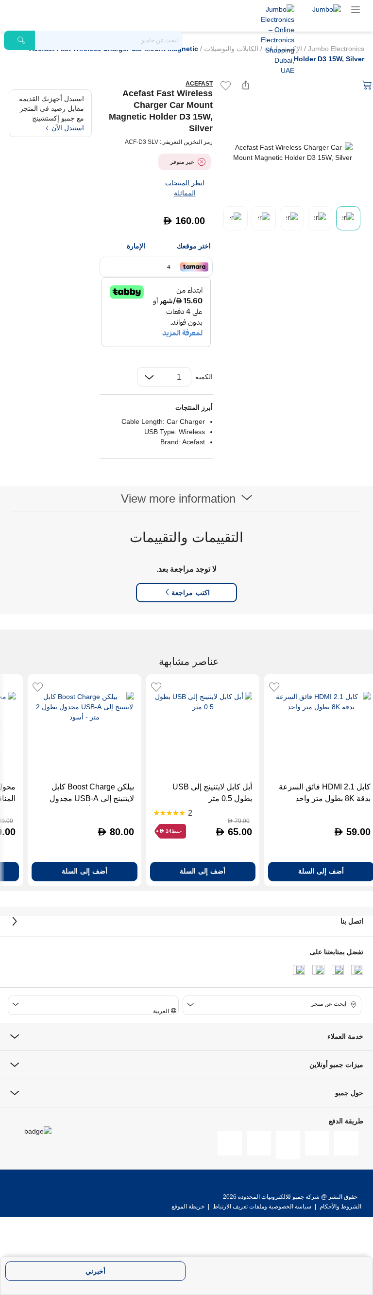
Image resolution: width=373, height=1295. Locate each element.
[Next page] (356, 153)
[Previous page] (228, 153)
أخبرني (95, 1271)
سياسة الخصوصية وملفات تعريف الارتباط (262, 1206)
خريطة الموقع (187, 1206)
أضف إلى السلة (202, 871)
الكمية (204, 377)
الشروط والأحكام (339, 1206)
